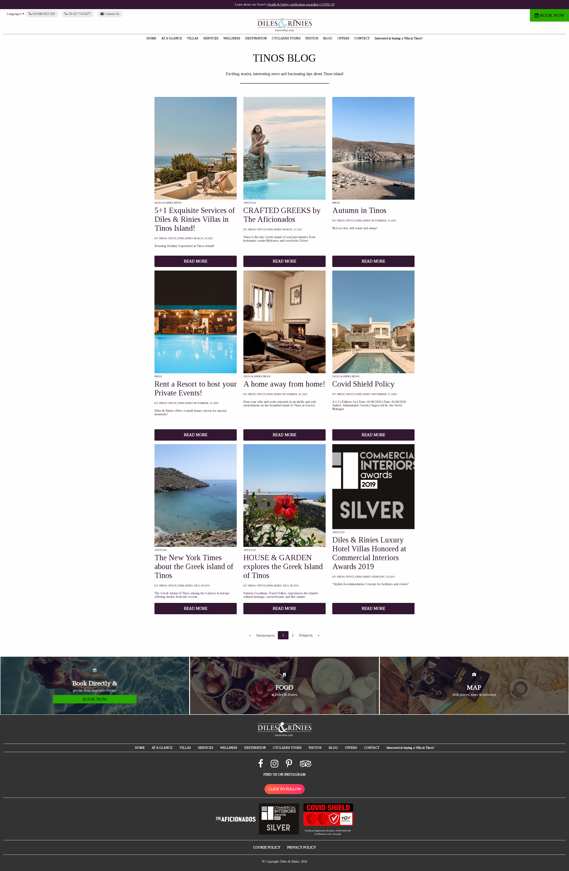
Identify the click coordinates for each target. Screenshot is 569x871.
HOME (151, 38)
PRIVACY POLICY (301, 847)
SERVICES (210, 38)
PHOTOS (311, 38)
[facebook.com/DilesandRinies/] (260, 765)
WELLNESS (231, 38)
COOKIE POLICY (266, 847)
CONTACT (362, 38)
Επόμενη (305, 635)
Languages (14, 14)
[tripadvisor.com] (306, 765)
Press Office (167, 238)
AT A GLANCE (171, 38)
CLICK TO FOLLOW (284, 789)
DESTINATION (256, 38)
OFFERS (343, 38)
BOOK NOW (551, 15)
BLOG (327, 38)
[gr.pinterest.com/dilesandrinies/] (289, 765)
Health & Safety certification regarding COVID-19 (300, 4)
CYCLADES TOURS (286, 38)
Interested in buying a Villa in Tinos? (399, 38)
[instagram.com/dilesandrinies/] (274, 765)
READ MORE (195, 261)
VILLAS (192, 38)
